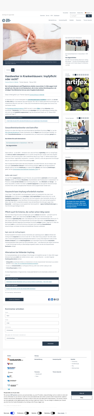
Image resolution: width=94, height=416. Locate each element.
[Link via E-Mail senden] (57, 299)
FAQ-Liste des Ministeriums (12, 132)
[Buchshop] (16, 381)
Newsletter (65, 12)
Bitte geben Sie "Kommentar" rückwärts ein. (15, 335)
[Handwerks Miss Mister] (16, 368)
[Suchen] (89, 15)
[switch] (27, 413)
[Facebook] (48, 299)
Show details (61, 413)
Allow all (82, 393)
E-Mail (6, 319)
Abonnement (73, 12)
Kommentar (8, 327)
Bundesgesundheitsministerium (15, 108)
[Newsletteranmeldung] (77, 170)
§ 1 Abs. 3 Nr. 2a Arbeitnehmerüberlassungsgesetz (25, 263)
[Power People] (16, 364)
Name (6, 312)
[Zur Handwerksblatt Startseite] (6, 20)
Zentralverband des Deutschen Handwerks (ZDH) (25, 169)
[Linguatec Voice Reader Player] (12, 70)
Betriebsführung (52, 20)
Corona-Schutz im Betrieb (36, 94)
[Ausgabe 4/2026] (77, 94)
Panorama (78, 20)
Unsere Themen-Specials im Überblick (77, 148)
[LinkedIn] (51, 299)
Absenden (51, 343)
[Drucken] (54, 299)
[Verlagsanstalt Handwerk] (16, 385)
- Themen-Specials (16, 82)
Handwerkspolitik (63, 20)
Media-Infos (80, 12)
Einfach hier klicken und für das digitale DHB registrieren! (20, 288)
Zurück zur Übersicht (14, 299)
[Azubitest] (16, 372)
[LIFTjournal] (16, 377)
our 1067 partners (13, 395)
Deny (81, 397)
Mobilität (71, 20)
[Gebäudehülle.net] (16, 360)
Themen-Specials (87, 20)
